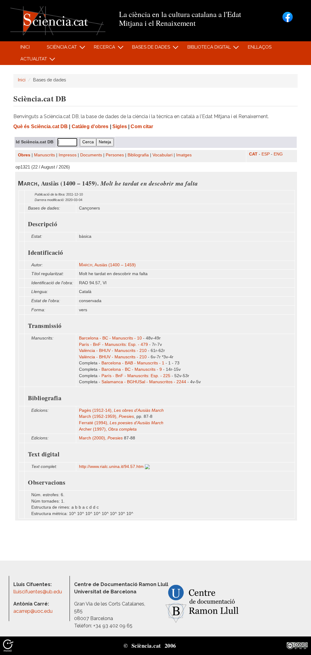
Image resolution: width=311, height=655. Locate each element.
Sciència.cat (58, 48)
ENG (278, 154)
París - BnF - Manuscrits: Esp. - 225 (135, 376)
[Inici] (58, 20)
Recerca (101, 48)
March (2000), (101, 438)
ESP (265, 154)
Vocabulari (162, 155)
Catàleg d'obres (90, 126)
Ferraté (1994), (121, 423)
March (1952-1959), (106, 416)
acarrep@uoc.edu (33, 611)
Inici (25, 47)
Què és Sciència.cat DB (40, 126)
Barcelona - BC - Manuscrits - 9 (131, 369)
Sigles (119, 126)
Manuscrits (44, 155)
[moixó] (8, 645)
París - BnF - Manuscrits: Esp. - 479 (113, 344)
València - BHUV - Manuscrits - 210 (113, 350)
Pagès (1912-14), (121, 410)
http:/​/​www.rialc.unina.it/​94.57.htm (112, 466)
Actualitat (30, 60)
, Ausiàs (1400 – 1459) (107, 265)
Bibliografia (138, 155)
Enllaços (260, 47)
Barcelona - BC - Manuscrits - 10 (110, 338)
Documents (91, 155)
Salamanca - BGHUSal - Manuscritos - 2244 (143, 382)
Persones (115, 155)
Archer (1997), (108, 429)
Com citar (142, 126)
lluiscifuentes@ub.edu (38, 592)
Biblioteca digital (205, 48)
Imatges (184, 155)
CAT (253, 154)
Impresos (68, 155)
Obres (24, 155)
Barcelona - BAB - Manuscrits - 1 (132, 363)
